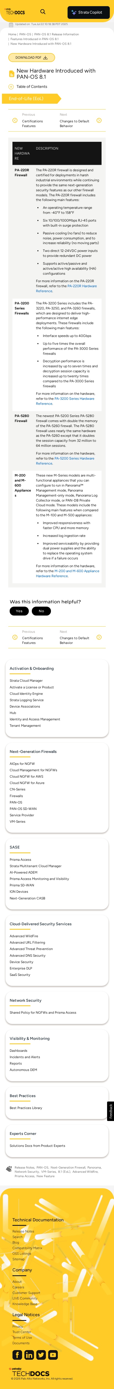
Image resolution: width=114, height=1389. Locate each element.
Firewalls (16, 796)
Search (17, 1237)
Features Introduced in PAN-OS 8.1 (35, 39)
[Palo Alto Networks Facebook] (17, 1358)
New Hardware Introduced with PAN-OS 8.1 (41, 44)
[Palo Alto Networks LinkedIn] (29, 1358)
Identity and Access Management (35, 719)
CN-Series (17, 789)
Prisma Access (20, 860)
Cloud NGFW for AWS (26, 776)
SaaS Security (20, 975)
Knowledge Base (24, 1304)
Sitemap (18, 1259)
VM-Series (17, 822)
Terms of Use (22, 1338)
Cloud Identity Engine (26, 694)
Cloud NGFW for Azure (27, 783)
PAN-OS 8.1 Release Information (56, 34)
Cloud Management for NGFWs (33, 770)
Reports (16, 1063)
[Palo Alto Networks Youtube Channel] (53, 1358)
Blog (15, 1242)
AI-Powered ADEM (23, 872)
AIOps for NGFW (22, 764)
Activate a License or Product (32, 687)
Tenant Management (25, 726)
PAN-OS (25, 34)
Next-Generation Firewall (68, 1167)
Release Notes (24, 1167)
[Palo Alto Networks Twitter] (41, 1358)
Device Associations (25, 706)
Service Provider (22, 815)
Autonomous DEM (23, 1070)
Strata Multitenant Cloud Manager (35, 866)
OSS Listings (21, 1254)
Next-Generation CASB (27, 898)
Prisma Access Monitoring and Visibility (39, 879)
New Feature (46, 1176)
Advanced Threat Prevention (31, 949)
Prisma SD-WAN (22, 885)
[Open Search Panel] (43, 12)
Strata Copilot (90, 12)
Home (12, 34)
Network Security (27, 1172)
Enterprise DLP (21, 968)
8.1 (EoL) (64, 1172)
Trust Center (21, 1332)
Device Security (21, 962)
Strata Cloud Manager (26, 681)
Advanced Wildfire (85, 1172)
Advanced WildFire (24, 936)
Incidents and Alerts (25, 1057)
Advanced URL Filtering (27, 942)
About (17, 1282)
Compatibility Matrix (27, 1248)
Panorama (94, 1167)
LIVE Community (24, 1298)
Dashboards (18, 1051)
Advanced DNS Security (27, 956)
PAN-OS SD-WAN (23, 809)
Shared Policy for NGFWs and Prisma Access (43, 1013)
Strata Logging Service (27, 700)
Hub (13, 713)
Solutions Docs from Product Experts (37, 1146)
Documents (21, 1343)
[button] (110, 1111)
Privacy (17, 1326)
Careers (18, 1287)
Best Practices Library (26, 1108)
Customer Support (26, 1293)
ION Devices (19, 892)
